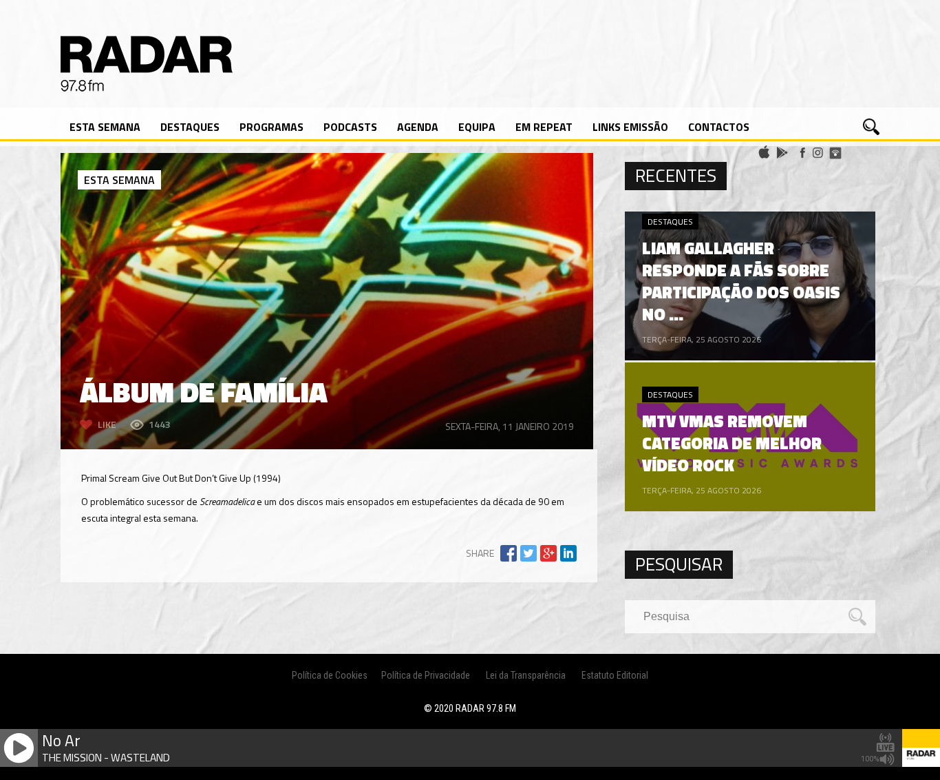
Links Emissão (630, 127)
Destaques (190, 127)
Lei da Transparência (526, 675)
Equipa (476, 127)
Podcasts (350, 127)
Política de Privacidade (425, 675)
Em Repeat (544, 127)
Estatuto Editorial (614, 675)
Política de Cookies (329, 675)
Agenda (417, 127)
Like (107, 424)
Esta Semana (105, 127)
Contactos (718, 127)
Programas (271, 127)
